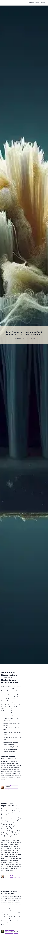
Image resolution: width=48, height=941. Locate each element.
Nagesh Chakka (9, 875)
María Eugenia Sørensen (11, 785)
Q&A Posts (31, 2)
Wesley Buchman (9, 930)
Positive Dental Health (15, 877)
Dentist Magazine (19, 338)
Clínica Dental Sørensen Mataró (11, 788)
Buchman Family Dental (11, 933)
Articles (37, 2)
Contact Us (43, 2)
